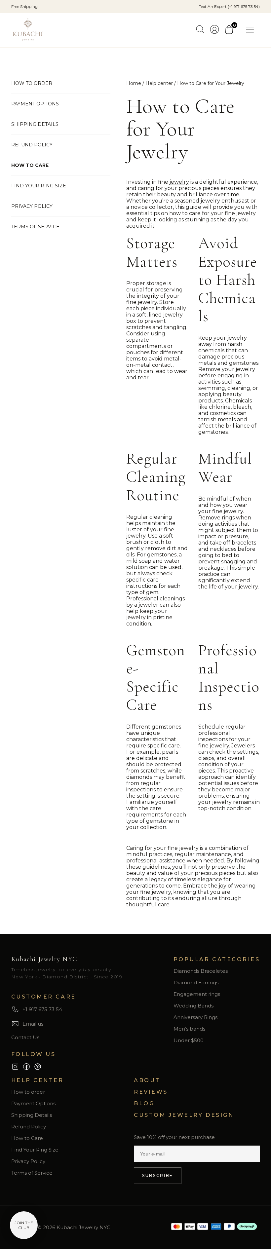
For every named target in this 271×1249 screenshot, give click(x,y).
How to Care (30, 165)
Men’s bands (189, 1029)
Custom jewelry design (184, 1115)
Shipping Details (34, 124)
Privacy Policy (32, 206)
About (147, 1080)
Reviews (151, 1092)
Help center (159, 83)
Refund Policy (32, 145)
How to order (31, 83)
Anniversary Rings (195, 1017)
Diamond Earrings (196, 982)
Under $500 (189, 1040)
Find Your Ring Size (38, 186)
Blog (144, 1103)
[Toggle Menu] (251, 30)
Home (133, 83)
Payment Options (35, 104)
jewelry (179, 182)
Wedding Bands (193, 1006)
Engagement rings (197, 994)
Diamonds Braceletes (201, 971)
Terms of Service (35, 227)
